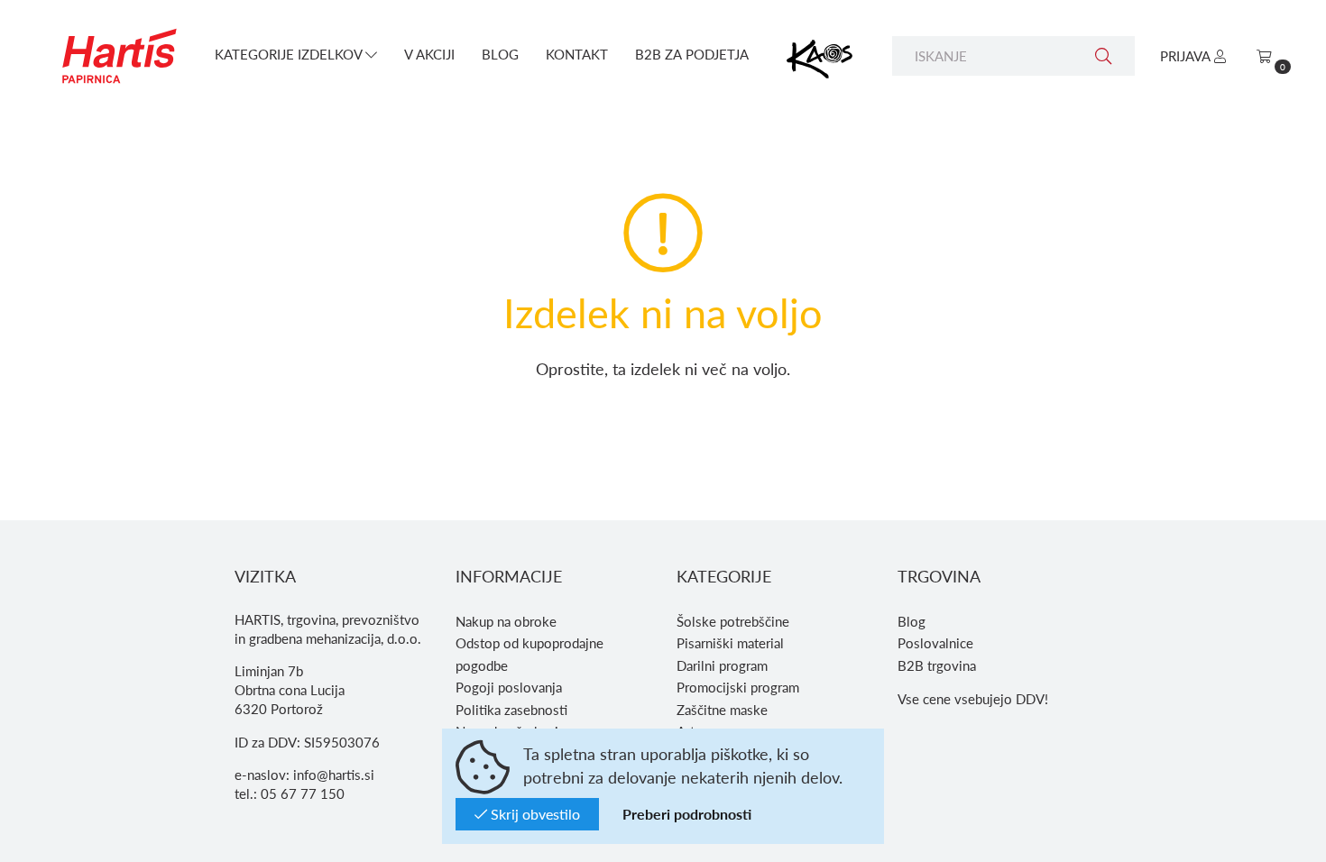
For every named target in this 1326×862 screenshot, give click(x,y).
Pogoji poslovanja (509, 687)
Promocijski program (738, 687)
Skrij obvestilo (533, 813)
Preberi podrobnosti (686, 813)
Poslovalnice (935, 643)
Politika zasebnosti (511, 710)
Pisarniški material (730, 643)
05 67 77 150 (303, 793)
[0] (1264, 56)
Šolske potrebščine (733, 621)
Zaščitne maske (722, 710)
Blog (500, 54)
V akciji (429, 54)
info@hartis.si (333, 775)
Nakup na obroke (506, 621)
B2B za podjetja (692, 54)
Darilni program (722, 665)
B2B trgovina (937, 665)
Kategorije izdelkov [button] (290, 54)
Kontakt (577, 54)
